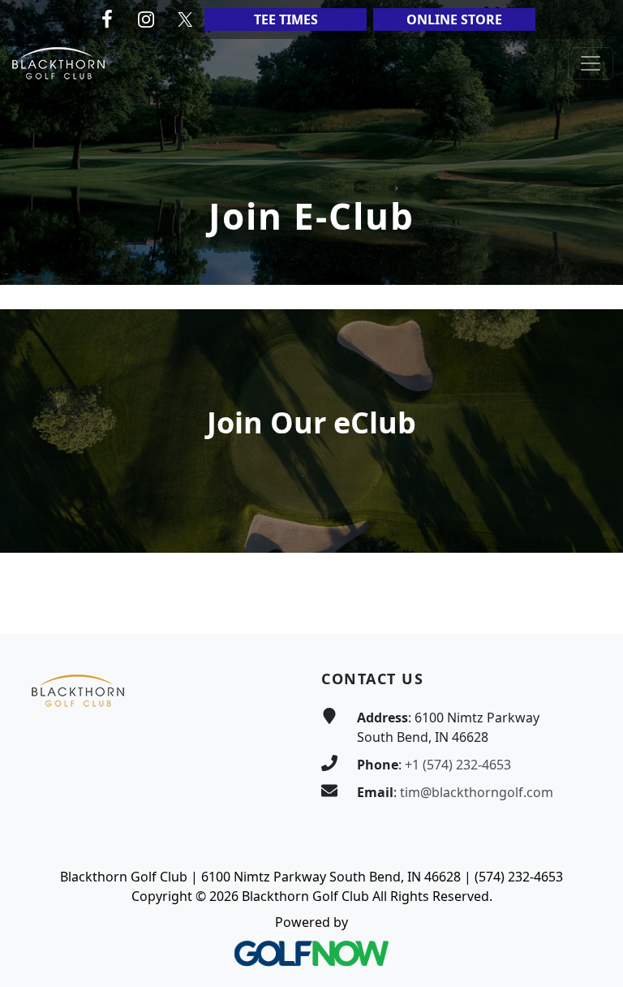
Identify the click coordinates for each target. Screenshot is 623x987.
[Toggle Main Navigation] (590, 63)
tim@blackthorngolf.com (476, 792)
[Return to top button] (591, 603)
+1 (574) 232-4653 (458, 765)
